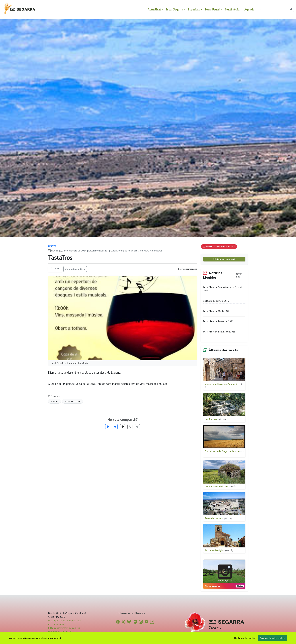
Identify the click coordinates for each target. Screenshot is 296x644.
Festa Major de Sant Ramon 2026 (219, 331)
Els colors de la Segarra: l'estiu (224, 453)
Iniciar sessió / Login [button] (225, 259)
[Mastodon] (122, 426)
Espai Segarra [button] (174, 9)
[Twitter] (129, 426)
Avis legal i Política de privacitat (64, 620)
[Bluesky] (115, 426)
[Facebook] (107, 426)
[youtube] (146, 622)
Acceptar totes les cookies (272, 638)
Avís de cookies (56, 624)
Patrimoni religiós (219, 550)
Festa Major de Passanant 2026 (218, 321)
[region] (148, 638)
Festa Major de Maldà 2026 (216, 311)
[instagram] (141, 622)
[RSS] (152, 622)
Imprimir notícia (76, 269)
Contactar (66, 631)
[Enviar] (137, 426)
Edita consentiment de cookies (64, 627)
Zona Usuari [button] (212, 9)
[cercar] (291, 9)
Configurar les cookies (245, 638)
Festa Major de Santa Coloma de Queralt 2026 (222, 289)
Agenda (249, 9)
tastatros (54, 401)
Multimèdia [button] (232, 9)
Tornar (56, 268)
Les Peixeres (215, 419)
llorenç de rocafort (72, 401)
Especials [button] (194, 9)
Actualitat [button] (154, 9)
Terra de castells (218, 518)
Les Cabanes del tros (220, 486)
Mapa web (53, 631)
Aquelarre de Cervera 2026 (216, 300)
